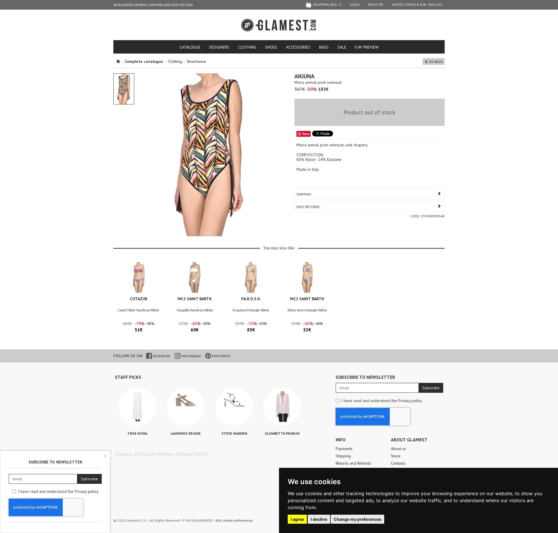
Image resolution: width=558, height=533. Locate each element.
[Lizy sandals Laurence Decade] (186, 407)
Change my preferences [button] (357, 519)
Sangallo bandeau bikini (195, 310)
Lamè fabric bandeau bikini (138, 310)
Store (395, 456)
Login (355, 4)
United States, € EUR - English (417, 4)
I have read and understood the (381, 400)
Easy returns (308, 207)
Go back (435, 61)
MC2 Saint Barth (195, 298)
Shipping (303, 194)
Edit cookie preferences (234, 520)
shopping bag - (326, 4)
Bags (324, 47)
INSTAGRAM (190, 356)
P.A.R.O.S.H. (251, 298)
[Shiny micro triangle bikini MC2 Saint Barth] (307, 277)
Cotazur (138, 298)
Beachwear (196, 61)
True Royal (137, 433)
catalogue (190, 47)
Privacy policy (410, 400)
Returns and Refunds (353, 463)
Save (306, 134)
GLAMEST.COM (279, 25)
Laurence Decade (186, 433)
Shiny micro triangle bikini (307, 310)
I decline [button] (319, 519)
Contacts (398, 463)
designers (219, 47)
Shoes (271, 47)
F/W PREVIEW (367, 47)
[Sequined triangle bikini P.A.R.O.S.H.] (251, 277)
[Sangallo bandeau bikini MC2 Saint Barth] (194, 277)
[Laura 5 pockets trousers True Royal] (137, 407)
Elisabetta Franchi (282, 433)
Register (375, 4)
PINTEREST (221, 356)
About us (398, 448)
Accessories (298, 47)
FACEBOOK (161, 356)
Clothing (247, 47)
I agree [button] (297, 519)
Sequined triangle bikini (251, 310)
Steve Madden (234, 433)
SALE (341, 47)
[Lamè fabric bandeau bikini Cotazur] (138, 277)
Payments (344, 448)
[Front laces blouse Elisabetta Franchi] (282, 407)
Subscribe (430, 387)
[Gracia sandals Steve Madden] (234, 407)
